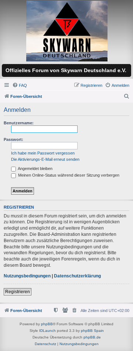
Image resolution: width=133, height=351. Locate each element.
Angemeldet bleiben (34, 168)
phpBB (47, 324)
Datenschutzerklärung (77, 276)
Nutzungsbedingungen (27, 276)
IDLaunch (47, 331)
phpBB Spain (92, 331)
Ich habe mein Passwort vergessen (43, 153)
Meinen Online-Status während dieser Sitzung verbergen (68, 175)
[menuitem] (19, 85)
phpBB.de (92, 337)
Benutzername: (19, 123)
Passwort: (13, 139)
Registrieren (17, 291)
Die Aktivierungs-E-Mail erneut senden (45, 159)
